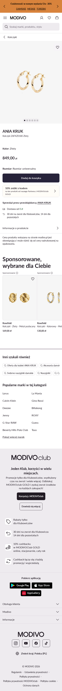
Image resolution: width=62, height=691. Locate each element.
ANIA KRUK (13, 131)
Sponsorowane (9, 273)
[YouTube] (26, 643)
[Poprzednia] (4, 6)
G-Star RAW (10, 422)
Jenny (6, 415)
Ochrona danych (31, 685)
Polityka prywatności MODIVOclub (20, 681)
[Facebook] (36, 643)
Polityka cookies (48, 681)
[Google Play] (20, 585)
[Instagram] (16, 643)
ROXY (35, 415)
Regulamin (16, 672)
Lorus (6, 393)
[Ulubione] (49, 18)
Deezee (7, 407)
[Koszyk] (57, 18)
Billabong (37, 407)
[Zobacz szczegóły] (57, 228)
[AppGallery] (31, 593)
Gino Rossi (37, 400)
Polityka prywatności (30, 676)
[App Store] (42, 585)
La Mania (37, 393)
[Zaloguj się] (41, 18)
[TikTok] (46, 643)
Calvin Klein (9, 400)
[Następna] (57, 6)
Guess (35, 422)
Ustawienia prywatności (36, 672)
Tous (34, 429)
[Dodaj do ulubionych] (58, 47)
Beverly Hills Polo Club (15, 429)
